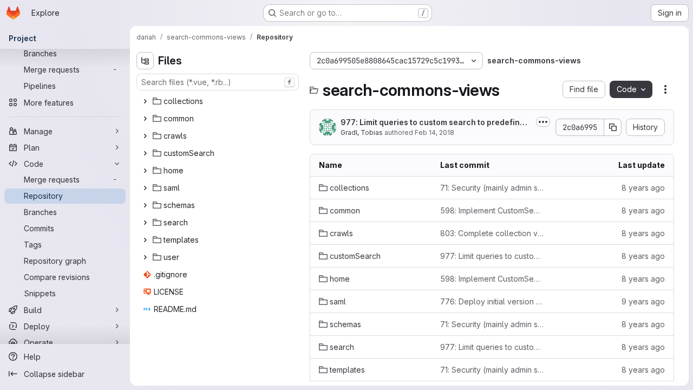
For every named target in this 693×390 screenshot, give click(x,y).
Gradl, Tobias (362, 132)
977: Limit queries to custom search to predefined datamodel (435, 123)
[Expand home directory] (145, 170)
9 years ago (643, 301)
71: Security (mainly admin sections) (492, 187)
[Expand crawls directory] (145, 135)
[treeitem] (219, 101)
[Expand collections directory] (145, 101)
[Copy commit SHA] (613, 127)
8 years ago (643, 187)
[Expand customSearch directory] (145, 153)
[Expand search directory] (145, 222)
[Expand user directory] (145, 257)
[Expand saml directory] (145, 187)
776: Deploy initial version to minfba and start (492, 301)
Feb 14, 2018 (434, 132)
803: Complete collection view (492, 233)
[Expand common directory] (145, 118)
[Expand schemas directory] (145, 205)
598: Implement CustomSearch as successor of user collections (492, 210)
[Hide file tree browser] (145, 60)
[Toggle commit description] (543, 122)
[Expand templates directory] (145, 239)
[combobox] (217, 82)
